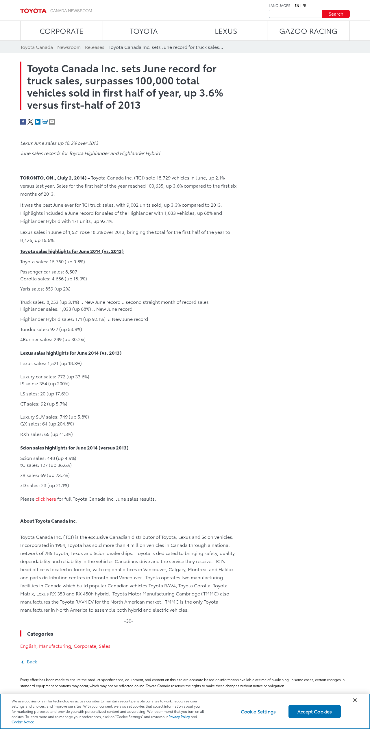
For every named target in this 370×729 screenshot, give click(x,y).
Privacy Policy (179, 716)
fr (304, 5)
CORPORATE (61, 30)
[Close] (355, 700)
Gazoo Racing (308, 30)
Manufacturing (55, 645)
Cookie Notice (23, 721)
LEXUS (226, 30)
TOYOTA (144, 30)
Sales (104, 645)
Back (32, 661)
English (28, 645)
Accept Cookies (314, 711)
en (297, 5)
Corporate (85, 645)
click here (46, 498)
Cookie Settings (258, 711)
